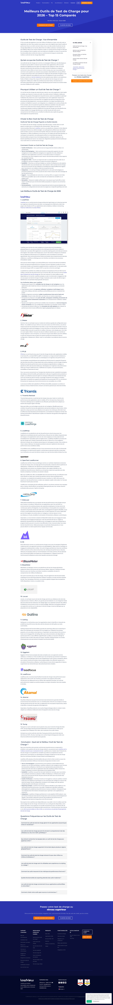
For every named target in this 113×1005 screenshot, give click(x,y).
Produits (38, 2)
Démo (78, 2)
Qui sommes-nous (25, 967)
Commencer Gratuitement (46, 25)
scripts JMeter (37, 207)
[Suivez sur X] (61, 982)
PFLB (22, 354)
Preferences (96, 1001)
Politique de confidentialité (44, 998)
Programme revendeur (25, 957)
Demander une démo (25, 942)
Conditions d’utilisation (55, 998)
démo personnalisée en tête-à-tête (33, 809)
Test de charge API (37, 952)
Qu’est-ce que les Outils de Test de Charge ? (79, 51)
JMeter (46, 946)
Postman (47, 941)
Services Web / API (49, 938)
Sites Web (47, 933)
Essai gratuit (87, 937)
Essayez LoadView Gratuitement (81, 80)
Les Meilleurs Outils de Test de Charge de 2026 (80, 63)
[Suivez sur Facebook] (59, 982)
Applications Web (49, 936)
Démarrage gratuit (87, 2)
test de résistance (36, 77)
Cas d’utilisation (58, 2)
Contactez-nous (24, 939)
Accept (89, 1001)
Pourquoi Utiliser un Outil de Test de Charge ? (80, 55)
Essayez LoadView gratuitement (44, 918)
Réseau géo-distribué (62, 943)
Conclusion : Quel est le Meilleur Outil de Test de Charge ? (79, 68)
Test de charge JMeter (38, 963)
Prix (52, 2)
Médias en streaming (50, 943)
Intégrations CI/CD (62, 949)
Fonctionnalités (45, 2)
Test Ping (72, 938)
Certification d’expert (25, 964)
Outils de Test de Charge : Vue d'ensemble (80, 46)
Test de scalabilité (37, 950)
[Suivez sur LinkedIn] (63, 982)
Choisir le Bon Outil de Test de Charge (80, 59)
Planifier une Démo (65, 25)
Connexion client (86, 932)
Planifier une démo (65, 918)
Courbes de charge (62, 933)
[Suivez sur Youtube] (65, 982)
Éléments (66, 2)
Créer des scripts (61, 936)
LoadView (37, 128)
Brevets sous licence (65, 998)
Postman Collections (26, 207)
